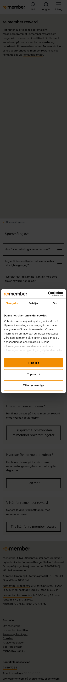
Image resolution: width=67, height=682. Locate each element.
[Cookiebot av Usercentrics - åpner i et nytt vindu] (48, 293)
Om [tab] (55, 303)
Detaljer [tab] (33, 303)
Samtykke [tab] (12, 303)
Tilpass (31, 373)
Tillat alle (33, 362)
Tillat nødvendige (33, 385)
